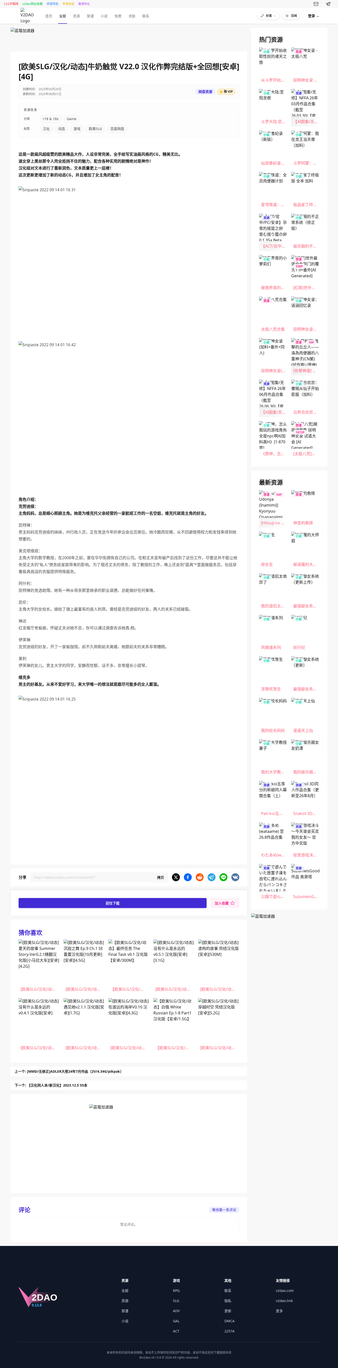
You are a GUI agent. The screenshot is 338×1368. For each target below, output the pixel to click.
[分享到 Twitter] (176, 877)
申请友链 (68, 4)
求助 (131, 16)
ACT (176, 1331)
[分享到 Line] (223, 877)
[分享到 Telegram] (212, 877)
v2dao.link (284, 1300)
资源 (76, 16)
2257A (229, 1331)
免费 (118, 16)
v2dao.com (285, 1290)
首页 (48, 16)
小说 (104, 16)
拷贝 (160, 877)
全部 (62, 16)
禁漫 (90, 16)
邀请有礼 (84, 4)
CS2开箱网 (11, 4)
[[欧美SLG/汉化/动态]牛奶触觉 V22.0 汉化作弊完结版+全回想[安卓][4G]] (28, 16)
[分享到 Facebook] (188, 877)
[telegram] (328, 4)
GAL (176, 1321)
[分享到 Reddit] (200, 877)
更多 (279, 1310)
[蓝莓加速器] (129, 37)
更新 (227, 1310)
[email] (316, 4)
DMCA (229, 1321)
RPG (176, 1290)
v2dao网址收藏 (32, 4)
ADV (176, 1310)
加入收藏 (222, 903)
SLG (176, 1300)
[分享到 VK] (235, 877)
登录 (313, 15)
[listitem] (39, 967)
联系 (145, 16)
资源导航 (52, 4)
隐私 (227, 1300)
